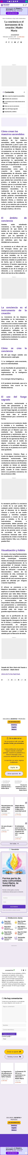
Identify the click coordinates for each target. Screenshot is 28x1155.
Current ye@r (6, 1036)
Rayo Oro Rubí (22, 932)
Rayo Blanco (21, 927)
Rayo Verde (15, 18)
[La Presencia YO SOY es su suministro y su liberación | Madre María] (21, 1066)
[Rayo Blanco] (16, 927)
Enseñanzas (9, 18)
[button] (21, 5)
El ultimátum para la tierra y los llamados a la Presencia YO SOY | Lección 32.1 (20, 830)
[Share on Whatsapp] (12, 42)
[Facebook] (7, 1)
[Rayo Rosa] (2, 927)
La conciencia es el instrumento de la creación (14, 102)
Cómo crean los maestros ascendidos (14, 96)
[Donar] (19, 1)
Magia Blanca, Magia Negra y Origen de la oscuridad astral (20, 808)
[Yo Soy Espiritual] (14, 1143)
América (14, 725)
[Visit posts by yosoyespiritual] (9, 35)
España (14, 727)
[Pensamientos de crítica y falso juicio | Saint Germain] (7, 800)
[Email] (15, 42)
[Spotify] (14, 1)
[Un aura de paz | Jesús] (7, 820)
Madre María (22, 18)
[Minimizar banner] (26, 1153)
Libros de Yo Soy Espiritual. (10, 674)
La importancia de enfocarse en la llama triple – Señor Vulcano (6, 1074)
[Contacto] (21, 1)
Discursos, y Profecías (14, 719)
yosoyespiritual (15, 34)
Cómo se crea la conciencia (11, 106)
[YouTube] (9, 1)
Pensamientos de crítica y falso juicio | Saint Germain (7, 808)
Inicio (4, 18)
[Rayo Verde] (2, 933)
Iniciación (21, 938)
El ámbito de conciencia (10, 98)
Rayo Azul (7, 921)
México (14, 729)
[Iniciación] (16, 938)
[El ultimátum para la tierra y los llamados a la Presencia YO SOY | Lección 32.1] (21, 820)
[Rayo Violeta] (2, 938)
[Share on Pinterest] (11, 680)
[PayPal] (15, 1)
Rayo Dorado (22, 921)
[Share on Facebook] (9, 42)
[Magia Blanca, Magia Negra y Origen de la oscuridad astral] (21, 800)
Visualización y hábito (10, 111)
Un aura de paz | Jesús (7, 827)
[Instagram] (12, 1)
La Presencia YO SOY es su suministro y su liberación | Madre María (20, 1074)
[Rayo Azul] (2, 922)
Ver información (12, 13)
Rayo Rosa (7, 927)
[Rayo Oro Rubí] (16, 933)
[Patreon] (17, 1)
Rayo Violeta (8, 937)
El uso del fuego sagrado (11, 109)
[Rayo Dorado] (16, 922)
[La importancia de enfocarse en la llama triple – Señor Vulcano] (7, 1066)
